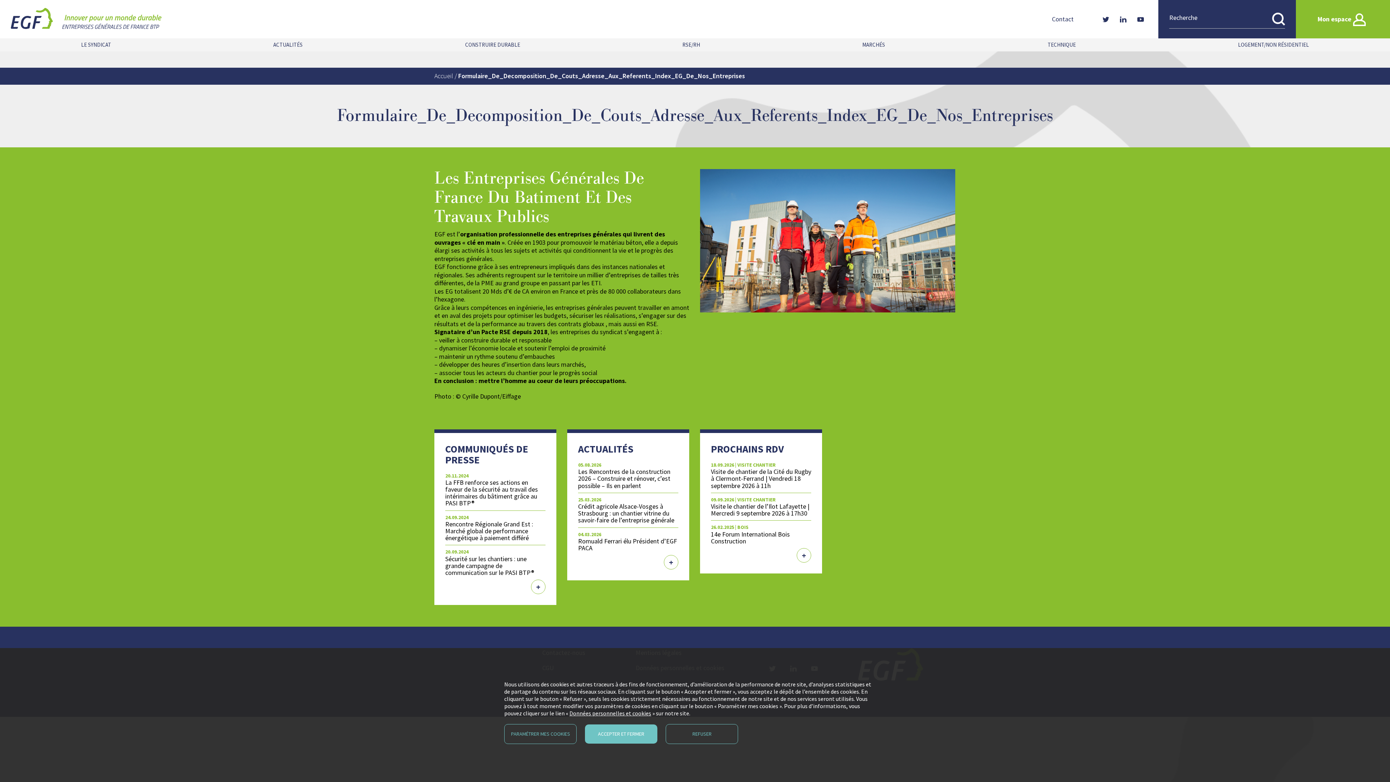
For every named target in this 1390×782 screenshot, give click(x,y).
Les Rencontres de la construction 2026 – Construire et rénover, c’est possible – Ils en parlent (624, 478)
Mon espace (1334, 19)
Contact (1063, 19)
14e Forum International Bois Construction (750, 537)
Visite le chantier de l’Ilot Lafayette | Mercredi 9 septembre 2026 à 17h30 (760, 509)
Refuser (702, 734)
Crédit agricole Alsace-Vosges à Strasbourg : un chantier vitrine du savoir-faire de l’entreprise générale (626, 513)
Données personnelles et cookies (610, 713)
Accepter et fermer (621, 734)
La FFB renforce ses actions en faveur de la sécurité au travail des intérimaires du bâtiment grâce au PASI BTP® (491, 492)
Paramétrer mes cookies (540, 734)
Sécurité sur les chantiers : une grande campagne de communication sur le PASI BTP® (489, 566)
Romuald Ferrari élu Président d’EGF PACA (627, 544)
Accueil (443, 76)
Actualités (288, 44)
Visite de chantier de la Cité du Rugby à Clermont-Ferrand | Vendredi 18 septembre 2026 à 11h (761, 478)
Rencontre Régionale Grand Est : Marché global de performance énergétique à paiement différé (489, 531)
